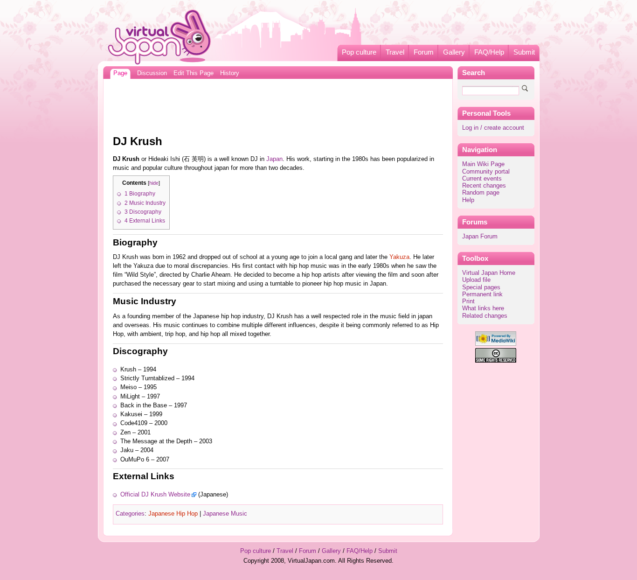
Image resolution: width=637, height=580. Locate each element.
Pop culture (359, 52)
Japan (274, 159)
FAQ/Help (489, 52)
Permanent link (482, 294)
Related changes (484, 316)
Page (120, 73)
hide (154, 183)
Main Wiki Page (483, 164)
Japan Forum (480, 236)
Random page (480, 192)
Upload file (476, 280)
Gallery (454, 52)
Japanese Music (225, 513)
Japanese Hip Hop (173, 513)
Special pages (481, 287)
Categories (130, 513)
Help (468, 200)
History (229, 73)
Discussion (152, 73)
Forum (424, 52)
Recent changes (484, 185)
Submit (524, 52)
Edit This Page (193, 73)
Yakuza (399, 257)
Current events (482, 178)
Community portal (486, 171)
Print (468, 301)
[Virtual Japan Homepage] (159, 36)
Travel (395, 52)
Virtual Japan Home (488, 273)
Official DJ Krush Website (155, 494)
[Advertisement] (278, 105)
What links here (483, 308)
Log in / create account (493, 128)
